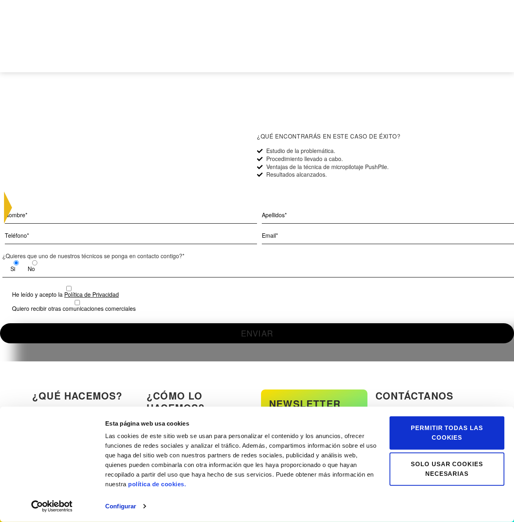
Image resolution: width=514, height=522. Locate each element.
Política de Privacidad (91, 294)
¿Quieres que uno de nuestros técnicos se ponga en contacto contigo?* (93, 256)
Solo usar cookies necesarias (447, 469)
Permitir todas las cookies (447, 432)
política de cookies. (157, 484)
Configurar (120, 506)
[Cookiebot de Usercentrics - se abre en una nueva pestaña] (52, 506)
